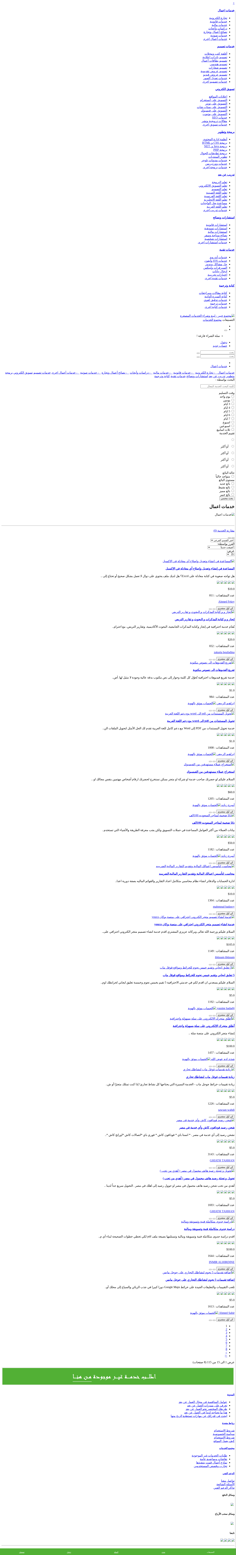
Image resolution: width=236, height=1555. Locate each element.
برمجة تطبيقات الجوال (213, 153)
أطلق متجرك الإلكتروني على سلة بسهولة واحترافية (204, 1025)
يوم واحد (225, 396)
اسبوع (227, 422)
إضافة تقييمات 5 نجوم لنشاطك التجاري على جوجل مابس (200, 1279)
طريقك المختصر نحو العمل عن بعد (206, 1409)
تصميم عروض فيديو (215, 74)
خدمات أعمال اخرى (215, 38)
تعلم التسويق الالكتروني (213, 185)
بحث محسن (227, 498)
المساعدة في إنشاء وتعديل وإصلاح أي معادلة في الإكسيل (200, 568)
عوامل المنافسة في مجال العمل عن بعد (203, 1402)
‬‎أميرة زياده (228, 805)
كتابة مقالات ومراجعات (213, 293)
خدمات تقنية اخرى (216, 278)
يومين (227, 400)
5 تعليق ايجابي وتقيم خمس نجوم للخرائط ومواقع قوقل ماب (199, 975)
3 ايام (227, 404)
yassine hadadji (225, 1008)
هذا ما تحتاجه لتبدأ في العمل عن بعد (205, 1412)
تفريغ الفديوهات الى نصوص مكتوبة (214, 669)
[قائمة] (233, 537)
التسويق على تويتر (216, 103)
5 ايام (227, 411)
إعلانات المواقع (218, 96)
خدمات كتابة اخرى (216, 306)
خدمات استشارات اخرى (212, 242)
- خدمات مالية (163, 372)
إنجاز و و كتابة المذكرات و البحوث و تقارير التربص (205, 619)
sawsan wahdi (226, 1109)
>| (226, 1355)
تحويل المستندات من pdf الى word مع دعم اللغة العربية (201, 720)
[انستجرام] (222, 1540)
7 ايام (227, 418)
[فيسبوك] (233, 1540)
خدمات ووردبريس (216, 163)
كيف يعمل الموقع (224, 1441)
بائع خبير (225, 494)
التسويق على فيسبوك (214, 110)
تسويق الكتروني (225, 89)
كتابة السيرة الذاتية (215, 296)
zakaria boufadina (224, 652)
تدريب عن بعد (226, 174)
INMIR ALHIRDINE (222, 1262)
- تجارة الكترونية (206, 372)
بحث (163, 1552)
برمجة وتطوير (226, 131)
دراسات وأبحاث (217, 28)
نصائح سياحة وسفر (215, 235)
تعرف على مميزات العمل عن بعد (207, 1405)
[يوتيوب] (225, 1540)
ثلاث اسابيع (224, 429)
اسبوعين (225, 426)
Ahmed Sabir (226, 1312)
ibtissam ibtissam (225, 957)
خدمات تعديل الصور (215, 78)
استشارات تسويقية (215, 228)
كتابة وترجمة (227, 285)
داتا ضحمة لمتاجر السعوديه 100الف (213, 822)
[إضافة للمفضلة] (214, 609)
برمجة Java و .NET (215, 146)
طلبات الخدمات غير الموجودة (209, 1455)
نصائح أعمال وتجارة (215, 32)
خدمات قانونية (218, 21)
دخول (223, 342)
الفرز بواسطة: (226, 543)
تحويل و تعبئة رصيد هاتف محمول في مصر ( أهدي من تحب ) (199, 1178)
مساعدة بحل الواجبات (214, 203)
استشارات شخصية (215, 238)
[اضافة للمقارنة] (210, 609)
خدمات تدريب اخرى (215, 210)
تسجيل (22, 1552)
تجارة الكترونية (218, 18)
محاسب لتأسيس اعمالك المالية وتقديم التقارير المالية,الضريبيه (197, 873)
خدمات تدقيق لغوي (215, 300)
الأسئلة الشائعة (225, 1484)
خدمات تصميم (226, 46)
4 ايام (227, 407)
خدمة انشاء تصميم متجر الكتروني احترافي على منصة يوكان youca (194, 924)
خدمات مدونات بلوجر (214, 160)
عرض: (231, 550)
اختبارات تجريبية (217, 274)
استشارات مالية (217, 231)
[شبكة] (229, 537)
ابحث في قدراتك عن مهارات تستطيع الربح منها (199, 1416)
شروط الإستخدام (224, 1437)
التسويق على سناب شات (212, 107)
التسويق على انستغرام (213, 100)
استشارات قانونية (216, 224)
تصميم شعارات (218, 67)
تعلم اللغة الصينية (216, 192)
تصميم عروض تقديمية (214, 71)
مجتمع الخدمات (227, 1448)
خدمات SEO (219, 117)
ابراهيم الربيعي (225, 703)
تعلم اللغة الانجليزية (215, 199)
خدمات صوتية (218, 35)
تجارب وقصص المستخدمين (210, 1466)
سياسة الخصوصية (224, 1434)
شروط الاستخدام (224, 1430)
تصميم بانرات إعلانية (214, 57)
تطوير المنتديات (217, 156)
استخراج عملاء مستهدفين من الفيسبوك (211, 771)
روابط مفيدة (228, 1423)
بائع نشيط (224, 487)
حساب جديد (220, 345)
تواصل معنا (228, 1480)
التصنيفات (210, 1552)
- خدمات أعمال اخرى (65, 372)
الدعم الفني (229, 1473)
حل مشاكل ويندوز (216, 264)
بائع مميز (225, 491)
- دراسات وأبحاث (141, 372)
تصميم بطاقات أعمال (214, 60)
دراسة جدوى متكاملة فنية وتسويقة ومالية (209, 1228)
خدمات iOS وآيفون (215, 260)
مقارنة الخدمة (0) (224, 530)
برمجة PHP (220, 149)
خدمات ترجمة (218, 303)
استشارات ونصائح (224, 217)
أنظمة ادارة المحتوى (215, 139)
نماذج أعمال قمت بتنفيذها (211, 1462)
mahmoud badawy (224, 906)
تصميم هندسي (218, 64)
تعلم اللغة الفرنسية (215, 196)
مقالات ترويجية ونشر (214, 121)
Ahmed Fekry (226, 601)
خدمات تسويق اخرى (214, 124)
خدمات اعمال (226, 10)
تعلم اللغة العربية (217, 206)
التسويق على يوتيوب (215, 114)
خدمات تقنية (227, 249)
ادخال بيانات (219, 271)
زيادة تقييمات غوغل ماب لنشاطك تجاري (210, 1076)
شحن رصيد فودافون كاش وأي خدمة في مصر (207, 1127)
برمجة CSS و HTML (214, 142)
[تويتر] (229, 1540)
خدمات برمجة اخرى (215, 167)
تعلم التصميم (219, 189)
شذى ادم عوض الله (222, 1059)
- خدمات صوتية (90, 372)
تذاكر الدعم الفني (224, 1487)
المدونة (231, 1394)
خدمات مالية (219, 25)
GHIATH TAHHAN (222, 1160)
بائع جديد (225, 483)
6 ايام (227, 415)
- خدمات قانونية (184, 372)
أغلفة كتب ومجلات (215, 53)
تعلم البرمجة (219, 182)
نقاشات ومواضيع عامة (213, 1459)
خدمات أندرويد (218, 257)
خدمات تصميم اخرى (214, 81)
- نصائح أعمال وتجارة (115, 372)
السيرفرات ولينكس (215, 267)
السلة (116, 1552)
